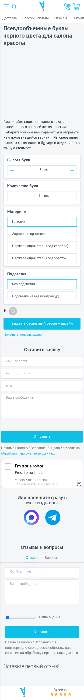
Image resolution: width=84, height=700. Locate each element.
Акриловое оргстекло (29, 234)
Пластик (18, 222)
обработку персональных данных (28, 453)
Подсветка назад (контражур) (35, 296)
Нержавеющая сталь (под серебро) (40, 246)
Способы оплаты (35, 18)
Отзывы (60, 18)
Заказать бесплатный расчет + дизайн (42, 324)
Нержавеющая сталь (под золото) (39, 258)
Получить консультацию (23, 335)
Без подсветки (23, 284)
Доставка (9, 18)
